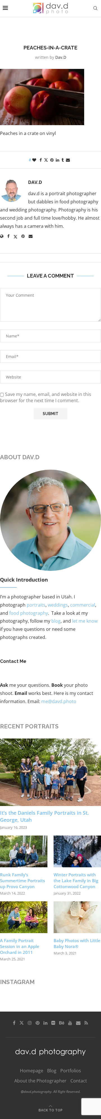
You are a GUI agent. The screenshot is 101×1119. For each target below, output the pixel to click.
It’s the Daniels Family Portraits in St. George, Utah (44, 816)
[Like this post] (34, 160)
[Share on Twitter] (46, 160)
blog (56, 621)
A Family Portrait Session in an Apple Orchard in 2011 (19, 946)
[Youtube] (70, 1023)
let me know (85, 621)
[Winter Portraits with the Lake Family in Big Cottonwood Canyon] (77, 851)
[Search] (95, 8)
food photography (28, 613)
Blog (51, 1071)
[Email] (78, 1023)
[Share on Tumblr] (62, 160)
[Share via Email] (68, 160)
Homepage (31, 1071)
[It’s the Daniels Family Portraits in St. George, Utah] (50, 772)
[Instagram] (30, 1023)
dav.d (60, 57)
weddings (58, 605)
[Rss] (86, 1023)
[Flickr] (53, 1023)
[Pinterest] (38, 1023)
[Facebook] (14, 1023)
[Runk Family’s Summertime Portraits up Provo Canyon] (23, 851)
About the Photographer (40, 1081)
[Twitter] (21, 1023)
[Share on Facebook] (41, 160)
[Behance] (61, 1023)
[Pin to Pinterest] (52, 160)
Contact (78, 1081)
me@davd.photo (58, 701)
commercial (82, 605)
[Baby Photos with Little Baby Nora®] (77, 917)
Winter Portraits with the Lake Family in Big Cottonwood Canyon (76, 880)
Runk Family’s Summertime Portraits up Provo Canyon (22, 880)
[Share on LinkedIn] (57, 160)
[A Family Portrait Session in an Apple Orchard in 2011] (23, 917)
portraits (36, 605)
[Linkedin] (45, 1023)
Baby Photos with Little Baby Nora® (77, 943)
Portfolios (70, 1071)
